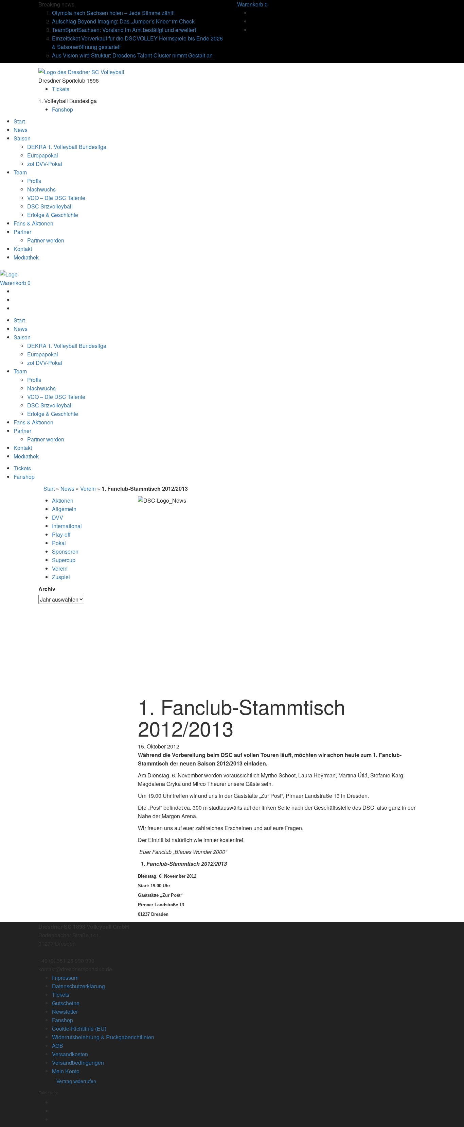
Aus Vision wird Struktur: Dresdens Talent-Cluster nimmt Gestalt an (132, 55)
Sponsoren (65, 551)
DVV (57, 517)
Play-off (61, 534)
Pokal (59, 543)
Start (49, 488)
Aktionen (62, 500)
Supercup (63, 560)
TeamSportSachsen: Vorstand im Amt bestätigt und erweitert (124, 30)
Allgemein (64, 509)
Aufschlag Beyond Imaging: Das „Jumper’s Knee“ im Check (123, 21)
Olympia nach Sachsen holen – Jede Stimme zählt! (113, 13)
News (67, 488)
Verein (88, 488)
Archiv (46, 589)
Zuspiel (61, 577)
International (67, 526)
